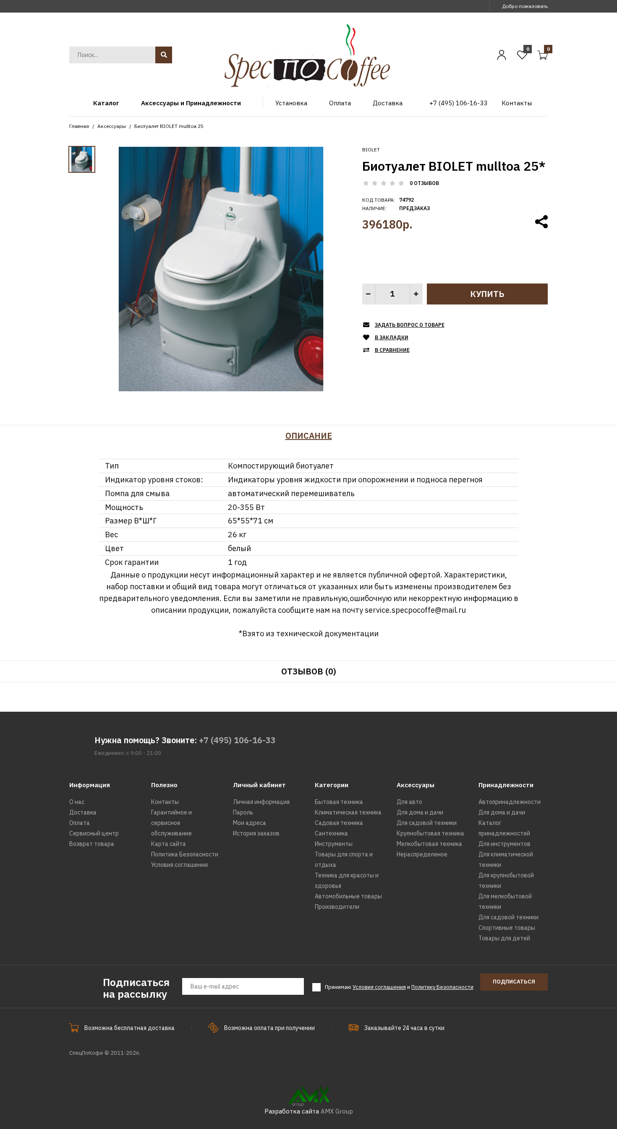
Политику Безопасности (442, 987)
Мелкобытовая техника (429, 844)
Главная (79, 126)
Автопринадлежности (509, 802)
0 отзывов (424, 183)
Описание (308, 435)
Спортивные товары (506, 927)
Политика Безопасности (184, 854)
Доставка (83, 812)
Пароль (243, 812)
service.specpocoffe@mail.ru (415, 610)
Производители (337, 906)
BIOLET (371, 149)
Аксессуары (111, 126)
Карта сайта (168, 844)
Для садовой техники (427, 823)
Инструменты (334, 844)
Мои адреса (249, 823)
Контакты (165, 802)
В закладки (391, 337)
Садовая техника (339, 823)
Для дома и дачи (420, 812)
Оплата (79, 823)
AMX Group (337, 1111)
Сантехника (331, 833)
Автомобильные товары (348, 896)
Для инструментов (504, 844)
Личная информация (261, 802)
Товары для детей (504, 938)
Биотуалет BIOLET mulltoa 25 (169, 126)
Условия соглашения (179, 865)
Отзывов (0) (308, 671)
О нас (76, 802)
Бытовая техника (339, 802)
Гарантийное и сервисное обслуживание (171, 823)
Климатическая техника (348, 812)
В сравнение (392, 350)
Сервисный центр (94, 833)
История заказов (256, 833)
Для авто (409, 802)
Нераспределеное (422, 854)
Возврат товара (91, 844)
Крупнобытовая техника (430, 833)
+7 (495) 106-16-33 (237, 740)
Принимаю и (399, 987)
